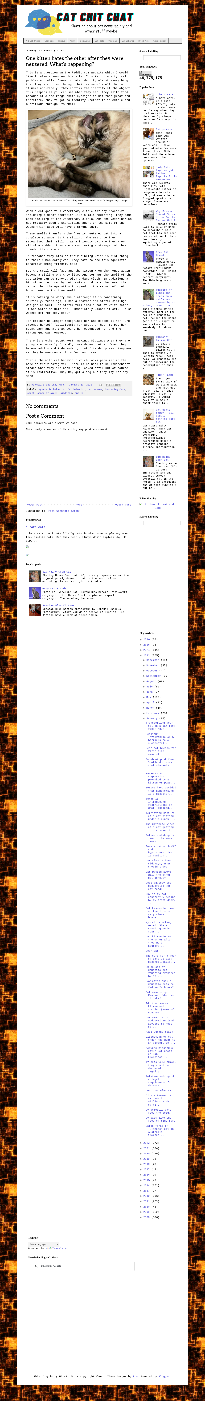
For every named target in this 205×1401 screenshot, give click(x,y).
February (153, 713)
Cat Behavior (128, 41)
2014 (147, 1185)
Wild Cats (112, 41)
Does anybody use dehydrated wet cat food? (158, 886)
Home (79, 504)
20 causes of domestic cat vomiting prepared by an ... (160, 972)
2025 (147, 644)
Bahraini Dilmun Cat (164, 339)
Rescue (61, 41)
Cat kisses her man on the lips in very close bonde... (160, 913)
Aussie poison (159, 41)
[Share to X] (113, 384)
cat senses (95, 389)
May (149, 697)
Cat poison (164, 129)
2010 (147, 1206)
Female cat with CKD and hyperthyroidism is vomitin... (161, 851)
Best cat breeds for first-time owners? (161, 751)
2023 (147, 655)
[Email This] (107, 384)
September (154, 676)
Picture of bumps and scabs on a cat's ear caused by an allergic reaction (159, 298)
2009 (147, 1212)
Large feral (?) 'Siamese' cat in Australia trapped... (160, 1131)
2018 (147, 1164)
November (153, 665)
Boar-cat (152, 951)
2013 (147, 1190)
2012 (147, 1196)
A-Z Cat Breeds (33, 41)
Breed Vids (143, 41)
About (72, 41)
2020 (147, 1153)
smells (79, 393)
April (151, 702)
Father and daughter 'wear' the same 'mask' (161, 838)
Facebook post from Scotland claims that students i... (160, 764)
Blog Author (85, 41)
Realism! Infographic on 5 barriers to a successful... (160, 739)
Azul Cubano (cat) (159, 1032)
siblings (66, 393)
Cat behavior (76, 389)
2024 (147, 650)
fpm (135, 1376)
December (153, 660)
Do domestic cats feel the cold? (158, 1111)
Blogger (164, 1376)
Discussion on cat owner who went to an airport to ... (160, 1040)
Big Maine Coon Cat (56, 571)
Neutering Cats (115, 389)
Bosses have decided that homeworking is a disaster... (161, 790)
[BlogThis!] (110, 384)
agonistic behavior (52, 389)
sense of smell (47, 393)
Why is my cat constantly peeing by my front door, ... (160, 899)
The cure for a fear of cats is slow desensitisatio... (161, 959)
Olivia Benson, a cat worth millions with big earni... (160, 1100)
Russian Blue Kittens (58, 605)
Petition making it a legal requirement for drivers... (160, 1081)
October (152, 670)
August (152, 681)
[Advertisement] (158, 578)
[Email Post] (100, 385)
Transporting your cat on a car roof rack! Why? (160, 726)
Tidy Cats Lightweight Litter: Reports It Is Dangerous (166, 173)
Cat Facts (49, 41)
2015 (147, 1180)
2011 (147, 1201)
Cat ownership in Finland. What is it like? (160, 995)
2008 (147, 1217)
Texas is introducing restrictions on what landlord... (160, 804)
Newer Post (35, 504)
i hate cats (35, 527)
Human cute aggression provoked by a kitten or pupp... (160, 778)
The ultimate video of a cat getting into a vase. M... (160, 827)
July (150, 686)
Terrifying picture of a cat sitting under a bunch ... (160, 816)
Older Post (123, 504)
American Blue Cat (159, 1090)
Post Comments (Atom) (64, 511)
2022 (147, 1143)
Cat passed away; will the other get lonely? (158, 875)
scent (30, 393)
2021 (147, 1148)
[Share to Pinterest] (119, 384)
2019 (147, 1159)
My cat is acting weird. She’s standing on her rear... (159, 927)
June (150, 692)
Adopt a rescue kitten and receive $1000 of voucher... (160, 1008)
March (151, 708)
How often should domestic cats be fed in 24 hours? (160, 984)
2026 (147, 639)
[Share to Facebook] (116, 384)
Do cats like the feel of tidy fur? (160, 1119)
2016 (147, 1174)
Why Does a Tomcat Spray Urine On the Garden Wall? (165, 216)
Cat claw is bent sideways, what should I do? (158, 863)
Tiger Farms (165, 375)
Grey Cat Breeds (54, 588)
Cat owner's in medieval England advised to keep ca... (160, 1022)
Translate (59, 1248)
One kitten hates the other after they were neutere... (159, 941)
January (152, 718)
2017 (147, 1169)
